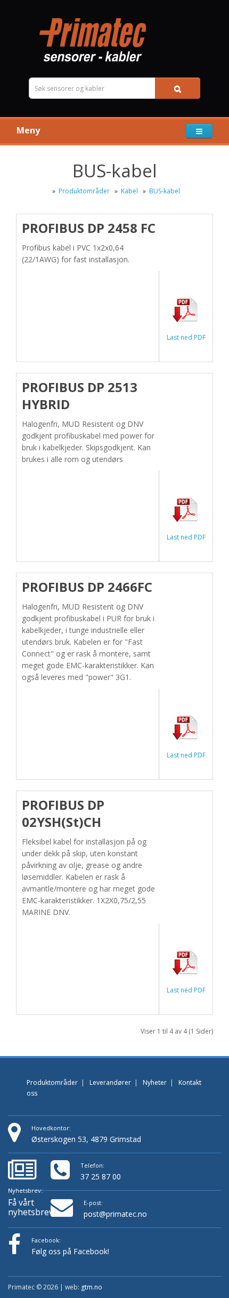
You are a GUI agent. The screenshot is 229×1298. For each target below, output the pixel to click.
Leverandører (110, 1082)
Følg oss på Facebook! (70, 1251)
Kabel (130, 191)
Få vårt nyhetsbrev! (29, 1201)
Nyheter (155, 1082)
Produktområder (84, 191)
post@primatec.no (115, 1214)
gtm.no (91, 1287)
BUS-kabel (164, 191)
